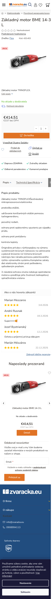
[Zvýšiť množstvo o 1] (45, 128)
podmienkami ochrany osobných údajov (30, 469)
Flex (11, 38)
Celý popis (6, 94)
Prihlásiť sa (14, 477)
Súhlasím (25, 592)
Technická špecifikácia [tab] (28, 182)
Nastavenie (25, 583)
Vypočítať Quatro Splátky (15, 142)
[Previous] (3, 403)
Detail (27, 432)
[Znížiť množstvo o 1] (36, 128)
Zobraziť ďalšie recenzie (38, 354)
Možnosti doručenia (15, 106)
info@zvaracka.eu (15, 522)
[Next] (49, 403)
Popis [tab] (6, 182)
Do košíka (29, 135)
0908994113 (13, 527)
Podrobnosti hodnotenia (13, 33)
